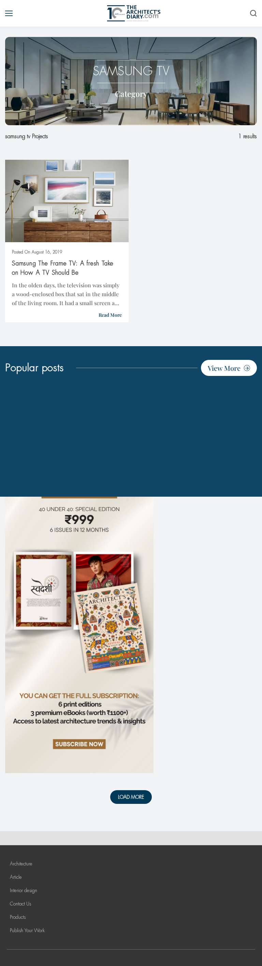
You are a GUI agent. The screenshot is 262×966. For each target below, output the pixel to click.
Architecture (21, 864)
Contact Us (20, 904)
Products (18, 917)
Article (16, 877)
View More (224, 368)
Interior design (23, 890)
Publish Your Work (27, 930)
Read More (110, 315)
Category (131, 93)
